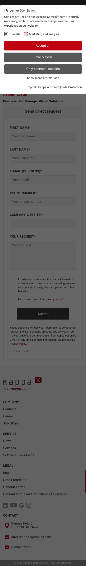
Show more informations (43, 78)
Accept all (43, 45)
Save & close (43, 57)
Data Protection (71, 87)
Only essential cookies (43, 68)
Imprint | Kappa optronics (43, 87)
